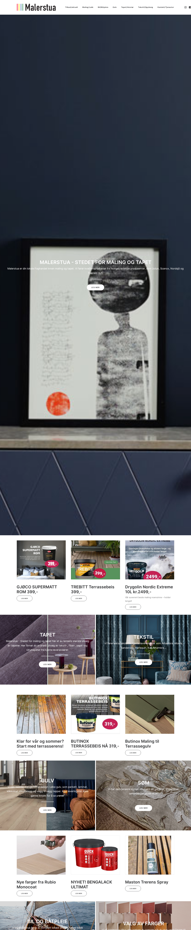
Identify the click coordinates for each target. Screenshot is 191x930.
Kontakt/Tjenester (166, 7)
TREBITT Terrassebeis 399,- (92, 589)
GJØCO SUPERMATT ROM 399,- (37, 589)
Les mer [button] (95, 287)
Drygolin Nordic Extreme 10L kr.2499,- (149, 589)
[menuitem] (71, 7)
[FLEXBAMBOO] (93, 866)
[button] (186, 7)
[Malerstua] (36, 7)
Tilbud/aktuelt (71, 7)
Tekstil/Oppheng (145, 7)
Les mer (24, 598)
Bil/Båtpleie (103, 7)
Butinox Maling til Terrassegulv (142, 744)
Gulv (115, 7)
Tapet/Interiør (127, 7)
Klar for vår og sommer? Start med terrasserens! (40, 744)
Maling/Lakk (87, 7)
